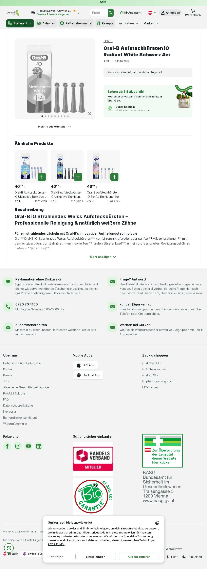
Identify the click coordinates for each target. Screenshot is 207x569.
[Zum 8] (64, 116)
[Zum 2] (45, 116)
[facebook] (7, 446)
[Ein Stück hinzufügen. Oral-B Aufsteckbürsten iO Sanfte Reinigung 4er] (114, 177)
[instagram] (18, 446)
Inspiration (126, 23)
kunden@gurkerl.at (135, 304)
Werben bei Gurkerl (135, 325)
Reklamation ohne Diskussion (38, 279)
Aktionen (49, 23)
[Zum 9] (68, 116)
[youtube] (28, 446)
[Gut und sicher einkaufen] (93, 496)
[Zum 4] (52, 116)
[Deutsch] (152, 13)
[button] (170, 12)
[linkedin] (39, 446)
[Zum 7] (61, 116)
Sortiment (20, 23)
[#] (162, 451)
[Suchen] (111, 13)
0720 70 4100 (26, 304)
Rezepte (108, 23)
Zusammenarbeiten (31, 325)
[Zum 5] (55, 116)
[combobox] (99, 13)
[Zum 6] (58, 116)
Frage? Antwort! (133, 279)
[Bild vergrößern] (90, 113)
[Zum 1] (42, 116)
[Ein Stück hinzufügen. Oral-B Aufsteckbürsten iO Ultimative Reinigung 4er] (42, 177)
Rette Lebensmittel (79, 23)
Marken (149, 23)
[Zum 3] (48, 116)
